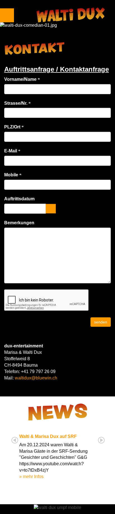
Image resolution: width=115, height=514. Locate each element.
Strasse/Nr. (16, 103)
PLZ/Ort (12, 127)
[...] (50, 208)
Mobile (11, 174)
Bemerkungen (19, 222)
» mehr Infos (31, 476)
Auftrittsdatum (19, 198)
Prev (14, 440)
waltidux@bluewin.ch (36, 378)
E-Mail (11, 150)
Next (101, 440)
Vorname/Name (21, 79)
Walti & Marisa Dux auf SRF (48, 436)
